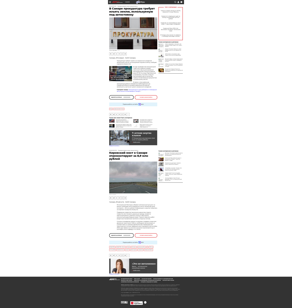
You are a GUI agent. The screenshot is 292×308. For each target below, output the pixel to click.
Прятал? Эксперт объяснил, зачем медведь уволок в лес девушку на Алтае (173, 50)
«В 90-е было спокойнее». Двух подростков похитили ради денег (173, 54)
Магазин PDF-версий (146, 278)
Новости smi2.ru (114, 146)
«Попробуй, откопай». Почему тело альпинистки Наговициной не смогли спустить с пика (173, 169)
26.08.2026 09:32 (113, 150)
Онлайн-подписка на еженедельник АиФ (163, 278)
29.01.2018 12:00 (112, 6)
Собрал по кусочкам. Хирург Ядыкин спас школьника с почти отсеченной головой (174, 65)
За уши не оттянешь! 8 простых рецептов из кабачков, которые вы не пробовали (174, 70)
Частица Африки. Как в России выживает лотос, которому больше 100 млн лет (173, 179)
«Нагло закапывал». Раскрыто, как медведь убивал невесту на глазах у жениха (173, 45)
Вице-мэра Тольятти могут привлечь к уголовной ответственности (146, 126)
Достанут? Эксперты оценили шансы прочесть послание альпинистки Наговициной (174, 154)
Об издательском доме (126, 278)
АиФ (118, 50)
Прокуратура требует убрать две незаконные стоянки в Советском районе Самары (124, 126)
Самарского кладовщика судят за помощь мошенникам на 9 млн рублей (170, 17)
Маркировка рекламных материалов (130, 281)
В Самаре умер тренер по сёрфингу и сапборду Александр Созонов (170, 35)
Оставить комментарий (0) (146, 97)
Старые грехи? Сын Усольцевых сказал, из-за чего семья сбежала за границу (173, 174)
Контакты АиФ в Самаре (168, 280)
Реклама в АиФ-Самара (126, 280)
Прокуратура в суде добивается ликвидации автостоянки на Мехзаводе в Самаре (137, 90)
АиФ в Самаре (112, 194)
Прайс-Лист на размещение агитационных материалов (147, 280)
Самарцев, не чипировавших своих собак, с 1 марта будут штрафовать (171, 23)
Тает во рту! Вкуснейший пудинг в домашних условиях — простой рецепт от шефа (173, 159)
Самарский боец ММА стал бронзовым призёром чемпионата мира (170, 30)
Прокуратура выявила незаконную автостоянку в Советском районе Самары (122, 121)
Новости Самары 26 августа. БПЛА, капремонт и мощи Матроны (171, 11)
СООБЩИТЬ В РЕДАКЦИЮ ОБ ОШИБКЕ (149, 281)
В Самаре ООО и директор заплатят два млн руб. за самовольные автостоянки (146, 121)
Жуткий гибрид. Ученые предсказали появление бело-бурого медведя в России (174, 60)
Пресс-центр (137, 278)
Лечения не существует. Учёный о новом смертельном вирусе (173, 163)
